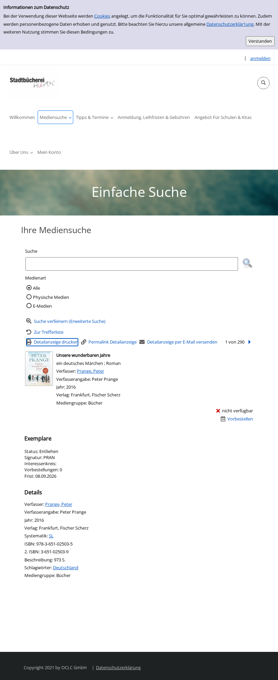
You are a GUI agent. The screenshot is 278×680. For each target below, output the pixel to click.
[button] (263, 83)
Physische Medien (51, 297)
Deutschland (65, 567)
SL (51, 536)
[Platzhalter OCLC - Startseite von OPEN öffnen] (32, 82)
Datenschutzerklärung (118, 667)
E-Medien (42, 306)
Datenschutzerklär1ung (230, 24)
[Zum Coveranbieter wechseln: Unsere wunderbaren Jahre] (39, 368)
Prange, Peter (90, 371)
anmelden (260, 58)
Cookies (102, 16)
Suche (31, 251)
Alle (36, 288)
